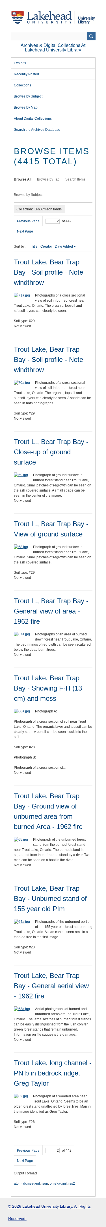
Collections (22, 85)
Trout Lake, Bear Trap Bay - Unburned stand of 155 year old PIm (50, 898)
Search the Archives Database (37, 130)
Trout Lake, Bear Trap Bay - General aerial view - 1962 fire (51, 986)
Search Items (75, 179)
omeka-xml (58, 1183)
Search (91, 36)
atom (17, 1183)
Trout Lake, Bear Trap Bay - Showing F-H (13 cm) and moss (48, 688)
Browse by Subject (28, 96)
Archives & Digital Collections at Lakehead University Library (53, 47)
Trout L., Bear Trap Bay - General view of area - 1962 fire (51, 611)
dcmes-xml (31, 1183)
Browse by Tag (48, 179)
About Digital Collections (33, 119)
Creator (46, 246)
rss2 (71, 1183)
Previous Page (28, 221)
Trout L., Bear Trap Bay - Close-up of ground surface (51, 452)
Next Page (25, 231)
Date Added (64, 246)
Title (34, 246)
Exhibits (20, 63)
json (45, 1183)
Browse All (22, 179)
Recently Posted (26, 74)
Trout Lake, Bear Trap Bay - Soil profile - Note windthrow (48, 272)
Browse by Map (26, 107)
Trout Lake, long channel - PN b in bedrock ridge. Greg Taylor (53, 1073)
